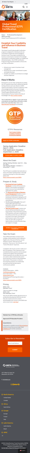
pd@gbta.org (6, 328)
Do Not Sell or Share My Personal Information (14, 448)
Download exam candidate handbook (15, 228)
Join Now (15, 302)
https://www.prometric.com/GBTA (12, 177)
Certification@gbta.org (9, 272)
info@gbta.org (6, 379)
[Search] (23, 7)
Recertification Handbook (8, 104)
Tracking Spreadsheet (15, 135)
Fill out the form (23, 325)
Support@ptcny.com (8, 275)
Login (26, 3)
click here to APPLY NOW (13, 155)
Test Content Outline (16, 95)
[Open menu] (26, 7)
